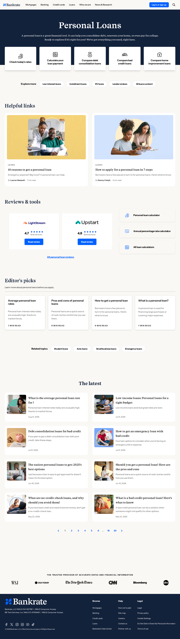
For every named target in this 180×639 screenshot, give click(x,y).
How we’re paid (124, 608)
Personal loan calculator (146, 215)
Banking (95, 613)
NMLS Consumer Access (45, 609)
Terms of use (142, 629)
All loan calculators (143, 247)
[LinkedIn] (22, 624)
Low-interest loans (52, 84)
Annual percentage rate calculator (152, 231)
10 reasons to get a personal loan (29, 169)
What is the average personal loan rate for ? (54, 400)
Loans (94, 623)
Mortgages (97, 608)
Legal (139, 608)
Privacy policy (143, 613)
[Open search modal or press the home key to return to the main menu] (174, 5)
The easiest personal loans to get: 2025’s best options (55, 467)
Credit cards (97, 618)
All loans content (144, 84)
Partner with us (124, 629)
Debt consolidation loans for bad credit (54, 431)
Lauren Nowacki (18, 180)
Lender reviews (120, 84)
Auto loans (82, 348)
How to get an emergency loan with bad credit (139, 433)
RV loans (99, 84)
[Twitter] (11, 624)
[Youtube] (27, 624)
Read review (34, 241)
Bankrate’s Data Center (102, 629)
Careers (121, 618)
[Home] (11, 4)
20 (115, 530)
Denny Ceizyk (104, 180)
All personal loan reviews (60, 257)
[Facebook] (6, 624)
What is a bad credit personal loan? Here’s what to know (144, 500)
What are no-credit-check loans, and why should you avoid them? (56, 500)
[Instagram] (17, 624)
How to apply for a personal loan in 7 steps (124, 169)
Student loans (61, 348)
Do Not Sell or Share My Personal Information (156, 623)
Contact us (122, 623)
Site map (122, 613)
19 (108, 530)
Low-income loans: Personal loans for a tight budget (142, 400)
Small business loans (106, 348)
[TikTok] (33, 624)
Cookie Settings (144, 618)
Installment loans (78, 84)
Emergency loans (133, 348)
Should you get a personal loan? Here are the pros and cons (143, 467)
